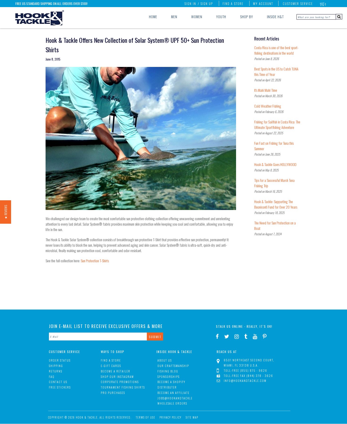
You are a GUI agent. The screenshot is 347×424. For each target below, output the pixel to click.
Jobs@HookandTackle (175, 398)
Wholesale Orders (172, 403)
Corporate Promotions (120, 382)
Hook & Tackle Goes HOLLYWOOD (275, 164)
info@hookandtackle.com (245, 381)
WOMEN (196, 16)
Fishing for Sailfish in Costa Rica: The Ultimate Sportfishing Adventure (277, 124)
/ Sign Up (205, 3)
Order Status (60, 360)
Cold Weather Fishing (267, 106)
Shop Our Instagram (117, 377)
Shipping (56, 366)
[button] (5, 212)
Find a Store (233, 3)
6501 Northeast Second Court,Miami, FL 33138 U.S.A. (249, 362)
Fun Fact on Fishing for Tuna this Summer (274, 145)
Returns (55, 371)
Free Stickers (60, 387)
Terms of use (145, 417)
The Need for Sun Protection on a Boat (275, 225)
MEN (174, 16)
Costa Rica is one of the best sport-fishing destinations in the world (276, 50)
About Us (164, 360)
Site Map (192, 417)
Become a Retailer (115, 371)
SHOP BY (246, 16)
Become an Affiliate (173, 393)
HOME (153, 16)
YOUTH (221, 16)
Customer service (298, 3)
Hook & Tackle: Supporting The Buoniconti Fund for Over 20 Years (275, 204)
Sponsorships (168, 377)
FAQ (52, 377)
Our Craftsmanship (173, 366)
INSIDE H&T (275, 16)
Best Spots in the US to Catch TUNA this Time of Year (276, 71)
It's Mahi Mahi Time (265, 90)
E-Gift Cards (111, 366)
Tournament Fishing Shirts (123, 387)
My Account (263, 3)
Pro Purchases (113, 393)
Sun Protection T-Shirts (95, 260)
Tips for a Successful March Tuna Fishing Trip (274, 183)
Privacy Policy (171, 417)
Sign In (190, 3)
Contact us (58, 382)
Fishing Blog (167, 371)
